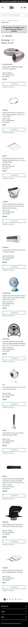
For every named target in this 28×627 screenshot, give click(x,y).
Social (3, 611)
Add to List (15, 83)
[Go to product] (14, 55)
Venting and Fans (5, 22)
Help (2, 617)
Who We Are (4, 606)
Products (3, 20)
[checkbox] (2, 36)
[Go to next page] (23, 599)
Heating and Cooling (12, 20)
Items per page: (5, 40)
